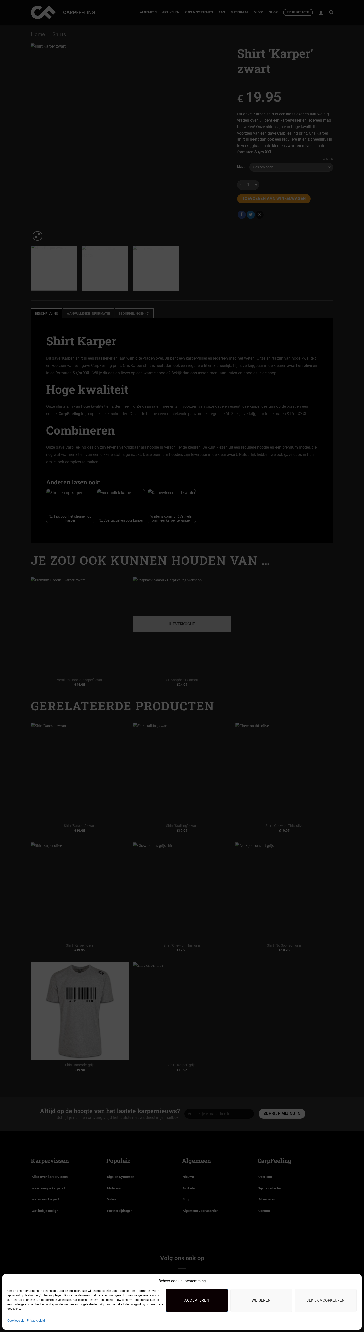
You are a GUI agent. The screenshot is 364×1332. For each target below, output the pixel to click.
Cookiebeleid (16, 1320)
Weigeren (261, 1300)
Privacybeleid (36, 1320)
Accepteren (196, 1300)
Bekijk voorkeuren (325, 1300)
